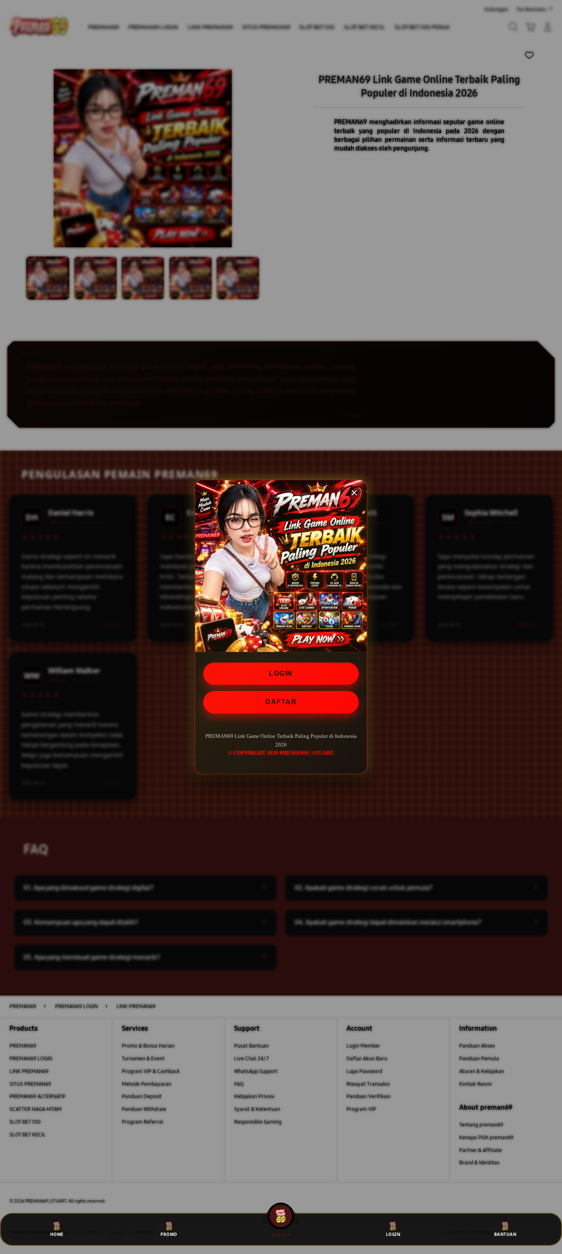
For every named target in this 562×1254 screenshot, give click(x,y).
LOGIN (281, 673)
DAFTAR (281, 701)
